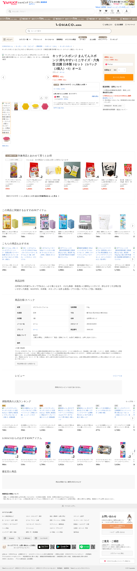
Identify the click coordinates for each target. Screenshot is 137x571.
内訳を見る (95, 96)
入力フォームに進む (117, 553)
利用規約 (59, 568)
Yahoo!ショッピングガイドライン (80, 568)
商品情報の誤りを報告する (26, 364)
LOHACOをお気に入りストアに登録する (118, 561)
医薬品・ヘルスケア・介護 (81, 524)
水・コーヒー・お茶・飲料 (10, 520)
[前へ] (3, 77)
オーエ (62, 72)
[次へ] (48, 77)
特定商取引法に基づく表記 (30, 556)
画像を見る (5, 146)
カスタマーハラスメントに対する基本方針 (41, 554)
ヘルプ (132, 7)
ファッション (30, 528)
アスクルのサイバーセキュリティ (11, 556)
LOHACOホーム (7, 46)
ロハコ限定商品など (8, 516)
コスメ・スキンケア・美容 (33, 516)
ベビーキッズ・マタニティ (33, 524)
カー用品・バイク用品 (56, 532)
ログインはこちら (59, 108)
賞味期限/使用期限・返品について (114, 109)
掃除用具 (39, 46)
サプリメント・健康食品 (57, 524)
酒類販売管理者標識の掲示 (47, 556)
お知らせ (4, 554)
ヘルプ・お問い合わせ (117, 532)
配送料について (108, 98)
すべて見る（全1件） (60, 89)
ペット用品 (5, 528)
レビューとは (117, 376)
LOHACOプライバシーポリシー (74, 554)
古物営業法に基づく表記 (64, 556)
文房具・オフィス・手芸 (81, 528)
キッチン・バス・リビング (25, 46)
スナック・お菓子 (79, 516)
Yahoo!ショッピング (8, 568)
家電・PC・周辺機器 (32, 532)
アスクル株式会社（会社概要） (25, 559)
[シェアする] (41, 98)
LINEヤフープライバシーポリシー (25, 568)
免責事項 (66, 568)
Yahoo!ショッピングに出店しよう (118, 7)
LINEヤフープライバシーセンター (46, 568)
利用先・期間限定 (64, 99)
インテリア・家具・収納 (9, 532)
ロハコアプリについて (21, 548)
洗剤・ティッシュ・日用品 (57, 520)
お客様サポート (22, 554)
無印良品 (76, 532)
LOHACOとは (13, 554)
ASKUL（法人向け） (8, 559)
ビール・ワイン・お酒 (32, 520)
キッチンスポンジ (66, 46)
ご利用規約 (88, 554)
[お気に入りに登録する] (46, 98)
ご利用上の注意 (59, 554)
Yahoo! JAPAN (100, 7)
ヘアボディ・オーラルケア (10, 524)
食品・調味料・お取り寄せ (57, 516)
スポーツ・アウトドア (56, 528)
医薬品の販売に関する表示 (80, 556)
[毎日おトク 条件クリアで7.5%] (68, 18)
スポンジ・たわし (51, 46)
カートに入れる (119, 77)
